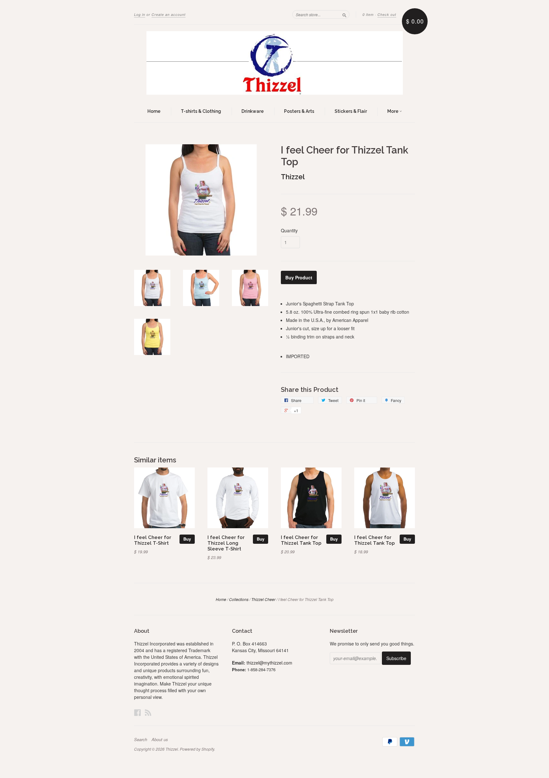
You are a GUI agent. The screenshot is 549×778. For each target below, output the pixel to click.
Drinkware (252, 111)
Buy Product (298, 277)
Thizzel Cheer (263, 599)
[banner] (274, 63)
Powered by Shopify (197, 749)
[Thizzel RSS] (148, 712)
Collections (238, 599)
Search (140, 739)
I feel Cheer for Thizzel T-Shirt (152, 540)
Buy (187, 539)
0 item (368, 14)
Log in (139, 14)
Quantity (289, 230)
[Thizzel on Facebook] (137, 712)
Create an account (169, 14)
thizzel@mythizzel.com (269, 662)
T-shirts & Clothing (201, 111)
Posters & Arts (299, 111)
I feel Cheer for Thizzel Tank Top (301, 540)
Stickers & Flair (351, 111)
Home (153, 111)
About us (160, 739)
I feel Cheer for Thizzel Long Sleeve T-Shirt (226, 543)
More (393, 111)
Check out (386, 14)
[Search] (344, 14)
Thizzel (293, 177)
